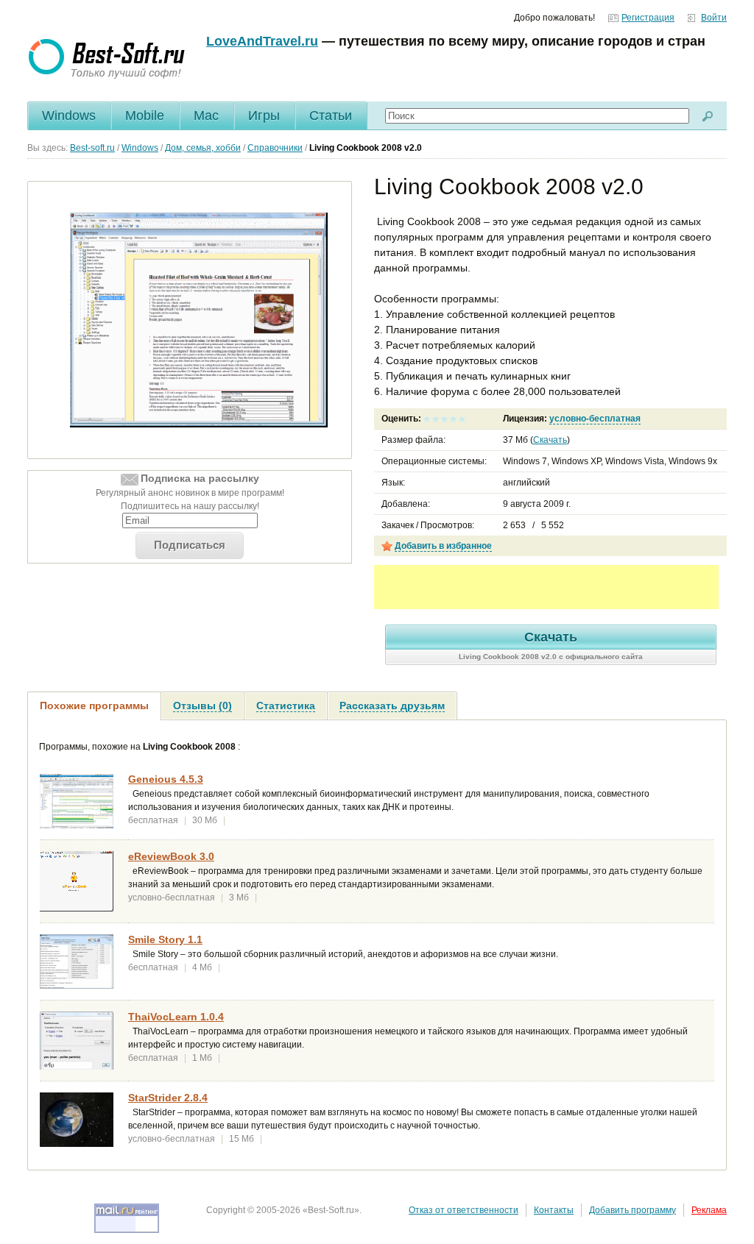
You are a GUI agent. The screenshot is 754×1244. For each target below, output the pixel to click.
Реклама (709, 1210)
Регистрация (647, 18)
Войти (714, 18)
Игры (264, 115)
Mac (206, 115)
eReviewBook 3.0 (171, 856)
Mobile (144, 115)
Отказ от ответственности (463, 1210)
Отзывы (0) (202, 705)
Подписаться (189, 545)
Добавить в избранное (443, 546)
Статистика (285, 705)
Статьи (330, 115)
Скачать (550, 440)
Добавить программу (632, 1210)
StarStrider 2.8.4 (168, 1097)
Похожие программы (94, 705)
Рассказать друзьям (392, 705)
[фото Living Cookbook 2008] (199, 319)
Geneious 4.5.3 (165, 779)
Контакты (554, 1210)
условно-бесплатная (595, 418)
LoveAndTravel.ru (262, 41)
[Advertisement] (546, 587)
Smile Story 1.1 (165, 939)
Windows (69, 115)
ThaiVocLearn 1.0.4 (176, 1017)
